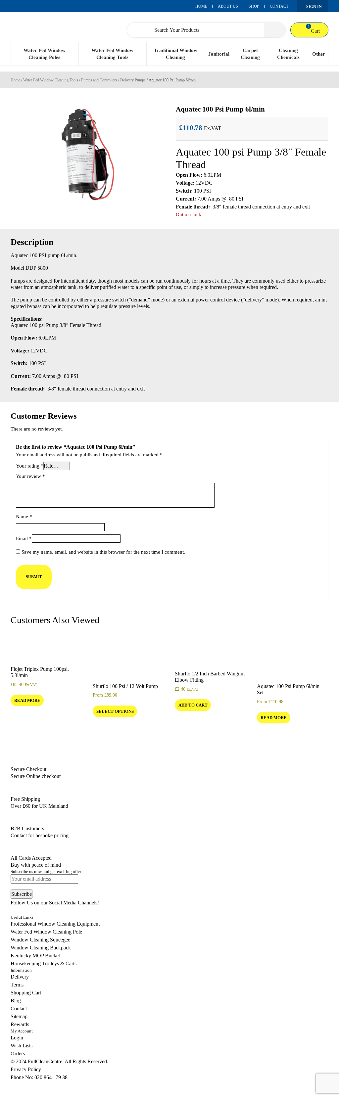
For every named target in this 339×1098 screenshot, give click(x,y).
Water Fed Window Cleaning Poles (45, 54)
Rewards (20, 1024)
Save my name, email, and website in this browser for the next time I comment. (103, 552)
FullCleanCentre (45, 1061)
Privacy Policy (26, 1069)
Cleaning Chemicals (288, 54)
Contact (279, 6)
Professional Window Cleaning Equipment (55, 924)
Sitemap (19, 1016)
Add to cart (193, 705)
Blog (16, 1000)
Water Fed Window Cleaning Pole (46, 932)
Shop (254, 6)
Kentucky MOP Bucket (35, 955)
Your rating (29, 466)
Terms (17, 984)
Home (201, 6)
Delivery (20, 977)
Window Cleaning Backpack (41, 947)
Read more (27, 700)
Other (318, 54)
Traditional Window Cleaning (175, 54)
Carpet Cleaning (250, 54)
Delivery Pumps (133, 80)
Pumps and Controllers (99, 80)
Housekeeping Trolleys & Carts (43, 963)
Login (17, 1037)
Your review (30, 476)
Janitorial (218, 54)
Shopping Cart (26, 992)
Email (24, 538)
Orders (18, 1053)
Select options (115, 711)
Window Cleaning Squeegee (40, 939)
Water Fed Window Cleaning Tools (112, 54)
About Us (228, 6)
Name (24, 516)
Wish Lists (21, 1045)
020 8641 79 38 (51, 1077)
